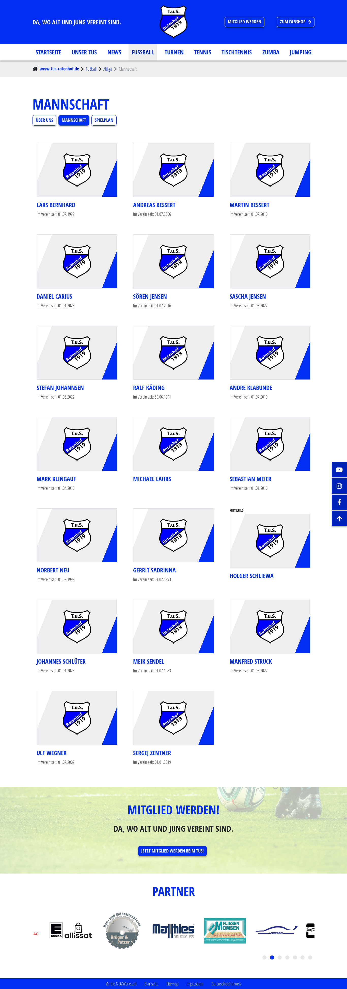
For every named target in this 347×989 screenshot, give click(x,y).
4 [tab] (287, 958)
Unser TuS (84, 52)
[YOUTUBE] (339, 469)
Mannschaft (74, 120)
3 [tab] (280, 958)
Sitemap (172, 984)
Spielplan (104, 120)
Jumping (300, 52)
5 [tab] (295, 958)
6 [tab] (303, 958)
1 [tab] (264, 958)
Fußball (143, 52)
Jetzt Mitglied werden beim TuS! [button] (172, 851)
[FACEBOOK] (339, 502)
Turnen (174, 52)
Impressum (194, 984)
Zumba (270, 52)
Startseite (48, 52)
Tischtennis (237, 52)
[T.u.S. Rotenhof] (173, 22)
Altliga (107, 69)
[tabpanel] (173, 930)
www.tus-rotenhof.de (59, 69)
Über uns (44, 120)
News (114, 52)
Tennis (202, 52)
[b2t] (339, 518)
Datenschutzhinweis (226, 984)
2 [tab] (272, 958)
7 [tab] (310, 958)
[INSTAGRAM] (339, 486)
